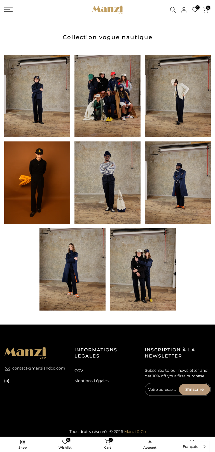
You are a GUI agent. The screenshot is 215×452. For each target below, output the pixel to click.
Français (190, 446)
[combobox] (194, 446)
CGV (78, 370)
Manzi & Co (135, 431)
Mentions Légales (91, 380)
